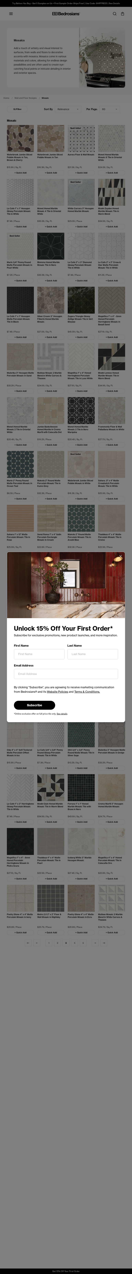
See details (62, 713)
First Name (21, 645)
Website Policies (57, 691)
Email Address (24, 665)
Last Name (74, 645)
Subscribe (34, 705)
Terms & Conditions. (87, 691)
